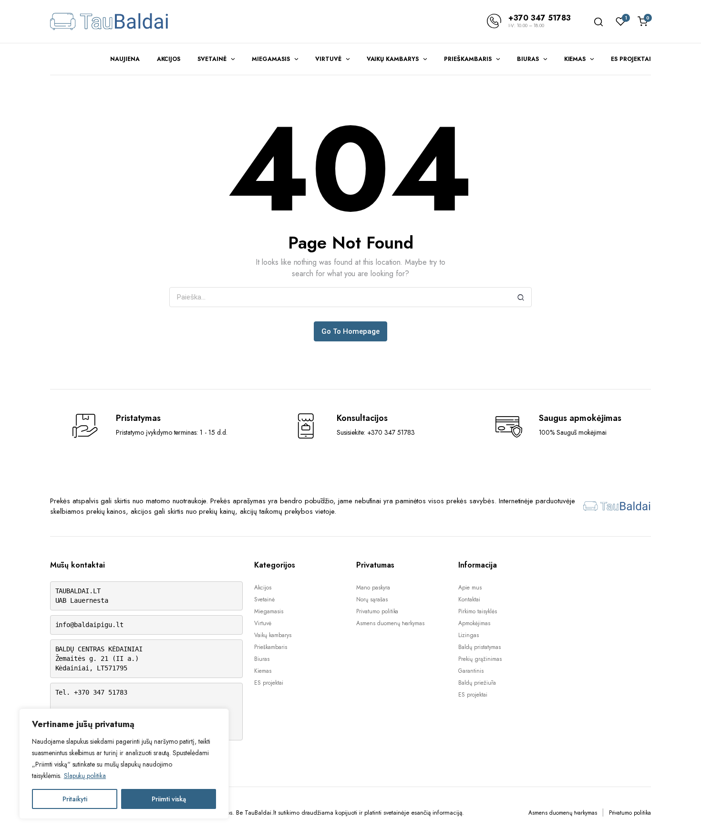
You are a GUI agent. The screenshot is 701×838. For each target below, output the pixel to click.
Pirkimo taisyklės (477, 611)
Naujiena (125, 59)
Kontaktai (469, 599)
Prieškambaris (468, 59)
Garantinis (471, 671)
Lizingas (468, 635)
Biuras (528, 59)
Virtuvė (328, 59)
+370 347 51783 (539, 17)
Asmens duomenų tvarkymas (390, 623)
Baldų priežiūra (477, 682)
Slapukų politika (85, 775)
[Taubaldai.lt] (109, 21)
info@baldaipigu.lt (89, 624)
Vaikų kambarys (393, 59)
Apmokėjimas (474, 623)
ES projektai (631, 59)
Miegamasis (271, 59)
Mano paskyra (373, 587)
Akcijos (169, 59)
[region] (124, 763)
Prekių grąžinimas (480, 659)
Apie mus (470, 587)
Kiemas (575, 59)
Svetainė (212, 59)
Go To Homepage (350, 331)
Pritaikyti (74, 799)
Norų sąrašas (372, 599)
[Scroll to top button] (679, 816)
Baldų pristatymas (479, 647)
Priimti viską (169, 799)
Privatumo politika (377, 611)
